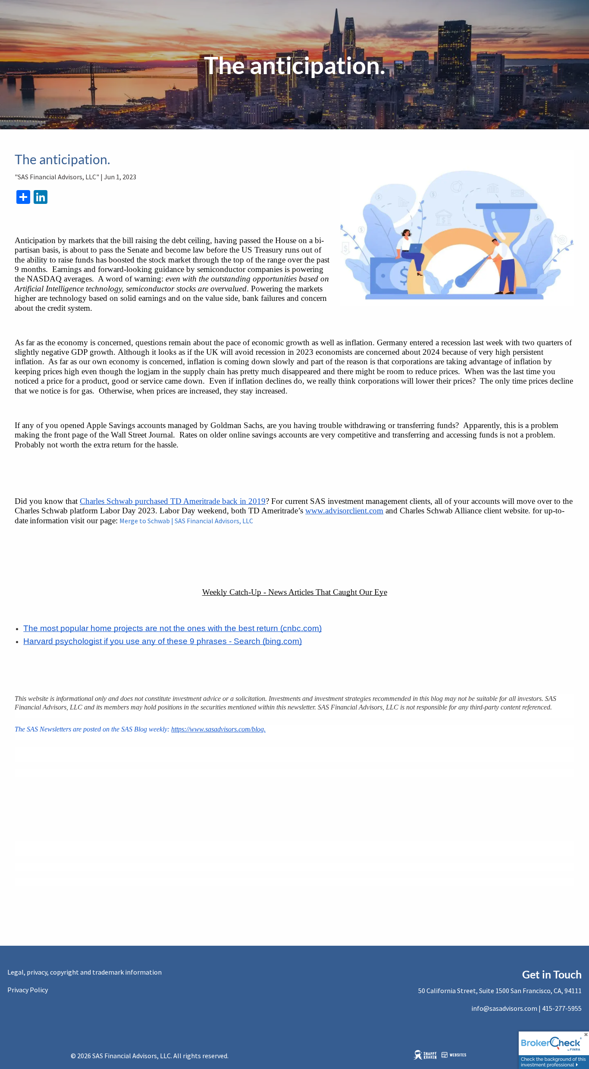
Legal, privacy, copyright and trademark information (84, 972)
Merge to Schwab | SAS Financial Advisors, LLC (186, 520)
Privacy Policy (27, 989)
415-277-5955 (562, 1008)
